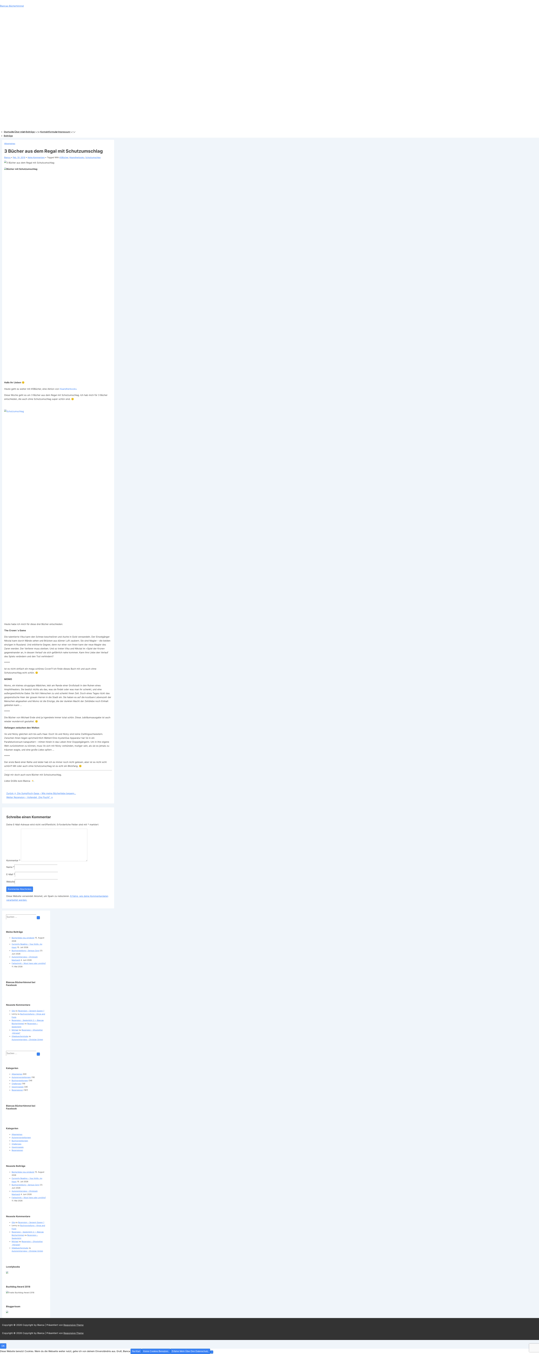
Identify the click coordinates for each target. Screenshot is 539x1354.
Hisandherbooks (76, 157)
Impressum (64, 131)
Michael (15, 1030)
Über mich (19, 131)
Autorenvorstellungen (21, 1077)
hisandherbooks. (68, 388)
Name (9, 867)
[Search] (38, 917)
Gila (13, 1011)
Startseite (9, 131)
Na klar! (136, 1351)
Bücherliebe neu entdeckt (23, 938)
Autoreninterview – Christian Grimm (27, 1039)
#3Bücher (63, 157)
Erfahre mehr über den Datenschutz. (190, 1351)
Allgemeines (9, 143)
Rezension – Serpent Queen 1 (31, 1011)
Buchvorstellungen (20, 1080)
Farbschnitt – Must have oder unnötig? (29, 963)
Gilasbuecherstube (20, 1036)
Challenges (16, 1083)
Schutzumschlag (93, 157)
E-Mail (9, 874)
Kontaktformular (49, 131)
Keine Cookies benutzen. (156, 1351)
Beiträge (30, 131)
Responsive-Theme (73, 1325)
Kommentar (13, 860)
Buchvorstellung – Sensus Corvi (25, 950)
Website (10, 881)
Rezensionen (17, 1090)
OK (3, 1346)
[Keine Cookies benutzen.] (211, 1352)
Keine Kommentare (36, 157)
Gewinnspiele (18, 1087)
